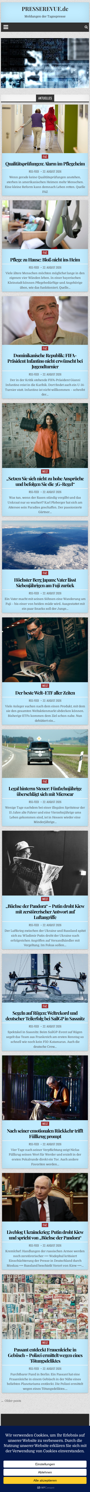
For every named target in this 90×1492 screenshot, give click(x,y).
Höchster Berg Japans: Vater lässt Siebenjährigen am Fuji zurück (45, 582)
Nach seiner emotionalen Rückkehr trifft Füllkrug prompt (45, 1133)
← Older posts (11, 1401)
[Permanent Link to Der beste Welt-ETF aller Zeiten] (45, 649)
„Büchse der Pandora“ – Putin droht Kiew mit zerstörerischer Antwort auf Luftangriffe (45, 911)
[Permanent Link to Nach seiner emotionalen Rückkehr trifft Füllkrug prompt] (45, 1087)
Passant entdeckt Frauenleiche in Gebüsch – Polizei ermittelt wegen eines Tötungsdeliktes (45, 1355)
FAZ (45, 156)
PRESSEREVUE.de (45, 8)
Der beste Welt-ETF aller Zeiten (45, 692)
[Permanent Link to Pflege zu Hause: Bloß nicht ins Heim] (45, 224)
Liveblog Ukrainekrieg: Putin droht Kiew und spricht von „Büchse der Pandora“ (45, 1235)
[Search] (86, 27)
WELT (45, 471)
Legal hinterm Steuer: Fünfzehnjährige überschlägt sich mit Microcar (45, 791)
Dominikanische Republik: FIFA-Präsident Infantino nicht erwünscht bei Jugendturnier (45, 360)
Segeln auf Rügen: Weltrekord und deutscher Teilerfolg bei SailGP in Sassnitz (45, 1015)
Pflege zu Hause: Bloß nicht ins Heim (45, 259)
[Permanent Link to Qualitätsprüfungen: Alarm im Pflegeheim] (45, 129)
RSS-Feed (34, 171)
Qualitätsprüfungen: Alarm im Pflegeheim (45, 163)
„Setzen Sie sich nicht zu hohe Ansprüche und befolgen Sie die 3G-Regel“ (45, 481)
